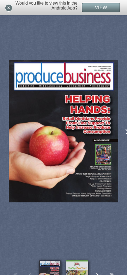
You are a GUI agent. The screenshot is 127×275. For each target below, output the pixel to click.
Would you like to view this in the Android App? (47, 6)
